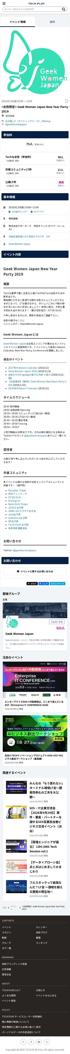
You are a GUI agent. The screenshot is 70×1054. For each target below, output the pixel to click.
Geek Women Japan (19, 243)
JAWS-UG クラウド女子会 (22, 511)
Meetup (46, 121)
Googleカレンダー (20, 211)
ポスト (33, 583)
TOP (5, 907)
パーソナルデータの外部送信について (21, 1032)
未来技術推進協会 (17, 528)
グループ (6, 942)
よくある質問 (9, 995)
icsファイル (39, 211)
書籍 (38, 937)
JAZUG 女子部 (16, 507)
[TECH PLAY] (36, 4)
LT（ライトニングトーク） (27, 121)
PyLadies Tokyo (17, 490)
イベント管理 (9, 1000)
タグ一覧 (6, 948)
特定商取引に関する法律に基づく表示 (21, 1027)
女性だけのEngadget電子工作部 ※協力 (29, 374)
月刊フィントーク (17, 493)
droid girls (14, 500)
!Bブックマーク (57, 583)
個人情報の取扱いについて (15, 1021)
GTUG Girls (14, 497)
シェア (45, 583)
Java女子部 (14, 514)
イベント (13, 907)
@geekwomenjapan (35, 435)
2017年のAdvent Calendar (22, 367)
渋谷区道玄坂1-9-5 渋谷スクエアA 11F (29, 236)
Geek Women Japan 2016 (22, 371)
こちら (21, 320)
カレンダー (41, 927)
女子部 (8, 121)
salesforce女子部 (17, 517)
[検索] (63, 9)
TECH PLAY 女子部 (18, 524)
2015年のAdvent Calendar (22, 388)
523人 (60, 628)
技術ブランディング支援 (14, 963)
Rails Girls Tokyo (18, 504)
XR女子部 (13, 521)
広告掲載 (6, 969)
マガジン (6, 932)
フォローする (57, 621)
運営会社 (6, 974)
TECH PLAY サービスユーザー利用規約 (22, 1016)
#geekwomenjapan (16, 124)
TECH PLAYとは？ (11, 990)
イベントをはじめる (46, 995)
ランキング (41, 942)
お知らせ (40, 990)
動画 (4, 937)
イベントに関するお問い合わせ (37, 571)
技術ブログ (41, 932)
